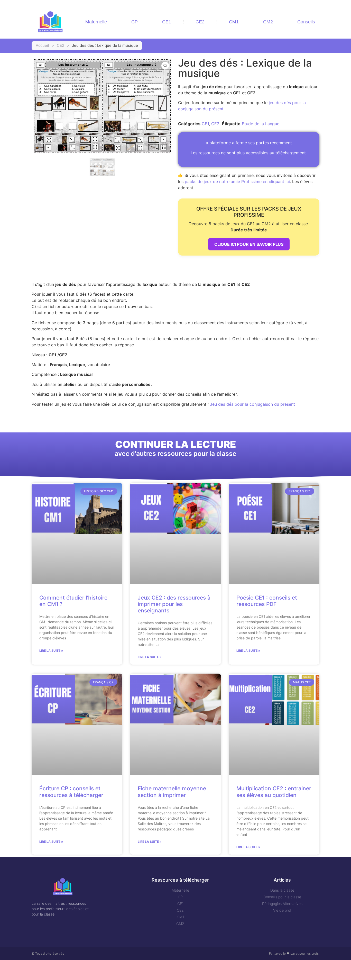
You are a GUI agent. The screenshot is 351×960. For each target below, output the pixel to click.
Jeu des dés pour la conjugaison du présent (252, 404)
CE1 (166, 21)
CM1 (234, 21)
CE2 (200, 21)
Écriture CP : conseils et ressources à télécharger (71, 791)
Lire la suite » (51, 651)
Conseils (306, 21)
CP (134, 21)
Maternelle (96, 21)
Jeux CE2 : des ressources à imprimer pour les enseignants (174, 604)
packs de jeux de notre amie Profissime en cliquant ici (237, 181)
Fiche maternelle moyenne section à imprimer (172, 791)
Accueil (42, 45)
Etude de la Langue (260, 123)
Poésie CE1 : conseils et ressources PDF (266, 600)
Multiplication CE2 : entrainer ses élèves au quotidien (273, 791)
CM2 (268, 21)
